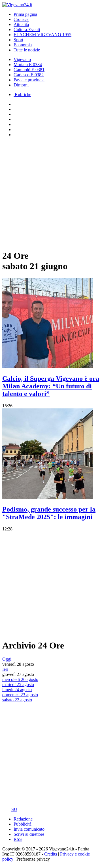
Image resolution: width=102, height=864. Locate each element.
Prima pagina (25, 14)
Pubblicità (22, 824)
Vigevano (22, 59)
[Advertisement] (51, 192)
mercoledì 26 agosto (20, 679)
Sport (18, 39)
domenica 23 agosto (20, 694)
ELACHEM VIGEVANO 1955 (42, 34)
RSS (18, 839)
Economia (23, 44)
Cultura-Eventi (27, 29)
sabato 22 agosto (17, 699)
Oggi (6, 659)
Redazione (23, 819)
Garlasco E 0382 (29, 74)
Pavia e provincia (29, 79)
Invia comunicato (29, 829)
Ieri (5, 669)
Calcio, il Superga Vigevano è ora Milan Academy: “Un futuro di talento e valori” (50, 386)
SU (14, 809)
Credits (50, 854)
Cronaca (21, 19)
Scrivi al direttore (29, 834)
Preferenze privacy (33, 859)
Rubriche (22, 94)
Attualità (21, 24)
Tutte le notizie (27, 49)
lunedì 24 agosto (17, 689)
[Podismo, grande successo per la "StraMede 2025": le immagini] (47, 497)
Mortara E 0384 (28, 64)
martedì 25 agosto (18, 684)
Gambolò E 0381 (29, 69)
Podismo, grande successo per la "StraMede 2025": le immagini (48, 513)
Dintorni (21, 84)
